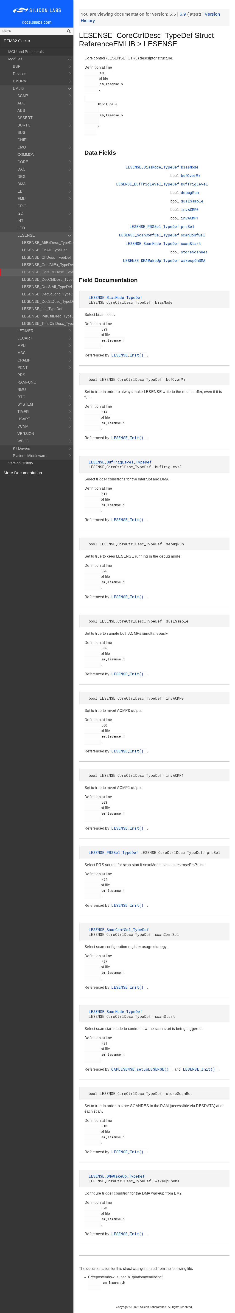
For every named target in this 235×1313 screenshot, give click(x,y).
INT (20, 221)
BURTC (24, 125)
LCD (21, 228)
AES (21, 110)
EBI (20, 191)
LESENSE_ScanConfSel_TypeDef (149, 235)
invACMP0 (190, 209)
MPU (21, 346)
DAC (21, 169)
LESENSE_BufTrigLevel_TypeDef (147, 184)
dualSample (192, 201)
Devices (19, 74)
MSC (21, 353)
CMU (21, 147)
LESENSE (26, 235)
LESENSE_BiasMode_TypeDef (152, 167)
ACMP (22, 96)
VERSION (25, 434)
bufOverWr (191, 175)
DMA (21, 184)
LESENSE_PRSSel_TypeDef (154, 226)
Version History (20, 463)
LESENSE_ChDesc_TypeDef (46, 257)
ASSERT (25, 118)
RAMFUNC (26, 382)
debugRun (190, 192)
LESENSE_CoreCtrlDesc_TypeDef (47, 272)
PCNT (22, 368)
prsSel (187, 226)
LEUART (24, 338)
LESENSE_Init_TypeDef (42, 309)
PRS (21, 375)
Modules (15, 59)
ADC (21, 103)
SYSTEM (25, 404)
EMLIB (18, 88)
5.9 (183, 14)
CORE (22, 162)
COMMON (25, 155)
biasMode (190, 167)
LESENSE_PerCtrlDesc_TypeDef (47, 316)
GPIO (21, 206)
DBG (21, 177)
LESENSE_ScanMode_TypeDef (152, 243)
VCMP (22, 426)
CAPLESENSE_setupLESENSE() (141, 1069)
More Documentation (23, 473)
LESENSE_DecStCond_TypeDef (47, 294)
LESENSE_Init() (128, 355)
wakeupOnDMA (193, 260)
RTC (21, 397)
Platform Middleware (29, 456)
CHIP (21, 140)
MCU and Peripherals (26, 52)
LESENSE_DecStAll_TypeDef (47, 287)
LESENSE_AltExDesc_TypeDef (47, 243)
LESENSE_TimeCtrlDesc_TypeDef (47, 323)
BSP (16, 66)
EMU (21, 199)
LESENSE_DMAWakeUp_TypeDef (151, 260)
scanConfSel (193, 235)
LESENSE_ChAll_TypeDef (44, 250)
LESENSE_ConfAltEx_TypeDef (47, 265)
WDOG (23, 441)
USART (23, 419)
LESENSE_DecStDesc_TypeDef (47, 301)
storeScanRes (194, 252)
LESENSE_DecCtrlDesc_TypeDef (47, 279)
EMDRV (19, 81)
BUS (21, 133)
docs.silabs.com (36, 22)
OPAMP (24, 360)
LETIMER (25, 331)
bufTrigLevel (194, 184)
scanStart (191, 243)
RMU (21, 390)
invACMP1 (190, 218)
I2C (20, 213)
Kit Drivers (21, 448)
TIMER (23, 412)
